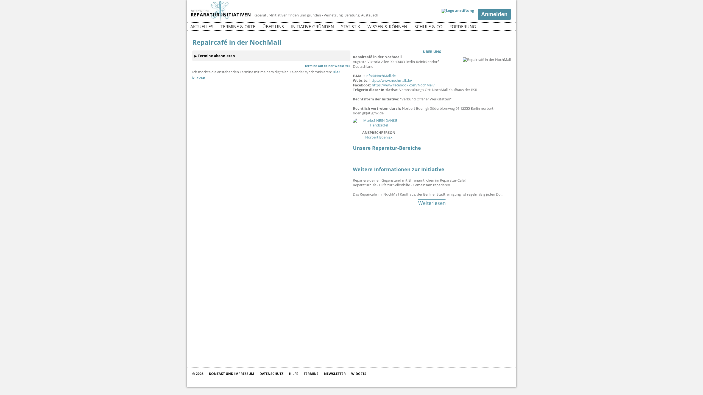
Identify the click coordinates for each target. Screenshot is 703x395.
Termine (311, 373)
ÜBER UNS (432, 51)
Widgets (358, 373)
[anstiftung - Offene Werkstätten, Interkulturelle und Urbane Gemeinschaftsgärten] (458, 11)
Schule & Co (428, 27)
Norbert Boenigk (378, 135)
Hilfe (293, 373)
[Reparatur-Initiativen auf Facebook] (497, 27)
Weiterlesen (432, 203)
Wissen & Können (387, 27)
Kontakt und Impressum (231, 373)
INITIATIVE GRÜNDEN (312, 27)
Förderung (463, 27)
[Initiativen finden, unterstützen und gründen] (221, 20)
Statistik (350, 27)
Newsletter (335, 373)
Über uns (273, 27)
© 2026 (197, 373)
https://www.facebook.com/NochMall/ (403, 85)
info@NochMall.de (381, 75)
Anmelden (494, 14)
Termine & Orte (238, 27)
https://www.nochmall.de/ (390, 80)
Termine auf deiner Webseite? (327, 66)
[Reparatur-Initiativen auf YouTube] (506, 27)
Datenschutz (271, 373)
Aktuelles (201, 27)
